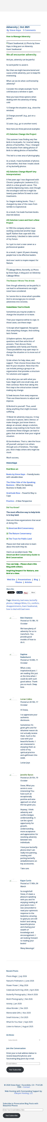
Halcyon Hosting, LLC (23, 1093)
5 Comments (29, 30)
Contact (26, 1087)
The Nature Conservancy (20, 533)
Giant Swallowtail (29, 606)
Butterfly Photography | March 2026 (22, 994)
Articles (28, 582)
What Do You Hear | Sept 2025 (19, 1022)
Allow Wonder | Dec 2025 (17, 1008)
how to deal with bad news (18, 609)
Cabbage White (19, 603)
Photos (19, 582)
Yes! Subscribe (15, 1069)
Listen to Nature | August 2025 (19, 1026)
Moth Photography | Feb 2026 (19, 999)
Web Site (11, 579)
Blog (36, 579)
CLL (29, 603)
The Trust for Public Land (20, 538)
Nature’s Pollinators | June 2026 (20, 981)
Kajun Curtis (25, 880)
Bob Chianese (26, 618)
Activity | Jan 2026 (14, 1003)
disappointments (13, 606)
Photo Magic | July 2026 (16, 976)
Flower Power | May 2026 (17, 985)
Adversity (16, 600)
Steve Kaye (15, 30)
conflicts (35, 603)
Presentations (24, 579)
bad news (25, 600)
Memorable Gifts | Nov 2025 (18, 1013)
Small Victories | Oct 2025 (17, 1017)
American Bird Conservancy (21, 528)
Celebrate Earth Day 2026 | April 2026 (22, 990)
